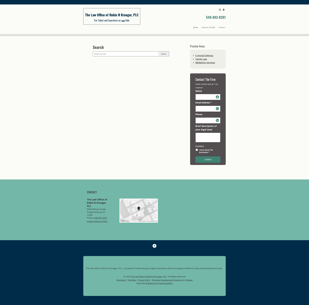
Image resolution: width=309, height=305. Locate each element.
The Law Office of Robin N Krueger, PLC (149, 276)
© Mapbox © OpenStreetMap (159, 283)
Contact (222, 27)
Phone (198, 114)
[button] (306, 287)
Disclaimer (199, 146)
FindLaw (189, 280)
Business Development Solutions (167, 280)
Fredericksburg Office (97, 221)
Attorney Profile (208, 27)
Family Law (201, 59)
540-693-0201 (216, 17)
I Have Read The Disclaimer (206, 151)
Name (198, 90)
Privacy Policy (144, 280)
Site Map (132, 280)
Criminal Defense (204, 55)
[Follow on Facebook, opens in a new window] (154, 246)
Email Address (203, 102)
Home (195, 27)
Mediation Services (205, 62)
